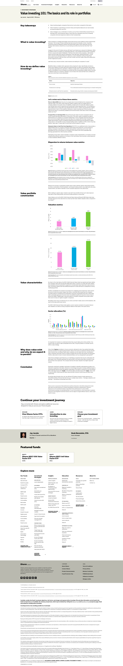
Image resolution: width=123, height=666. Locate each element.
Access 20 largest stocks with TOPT (38, 538)
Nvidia (22, 541)
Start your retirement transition (67, 532)
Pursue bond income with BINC (39, 534)
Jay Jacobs (23, 17)
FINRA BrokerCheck (88, 573)
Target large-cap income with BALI (38, 531)
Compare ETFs (24, 485)
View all (64, 498)
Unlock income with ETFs (39, 501)
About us (92, 480)
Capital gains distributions (79, 494)
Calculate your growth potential (81, 481)
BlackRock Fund (85, 601)
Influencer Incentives (88, 576)
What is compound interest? (66, 495)
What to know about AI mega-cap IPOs (53, 504)
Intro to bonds (65, 516)
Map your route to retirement (66, 528)
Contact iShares (66, 568)
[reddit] (21, 578)
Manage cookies (87, 579)
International (23, 516)
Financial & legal (80, 498)
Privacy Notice (86, 568)
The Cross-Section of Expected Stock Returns (46, 589)
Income (22, 509)
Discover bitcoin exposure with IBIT (38, 546)
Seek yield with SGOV (39, 549)
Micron (22, 539)
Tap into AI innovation (39, 516)
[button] (98, 4)
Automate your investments (37, 492)
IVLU (87, 370)
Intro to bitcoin (65, 520)
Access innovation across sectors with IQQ (39, 542)
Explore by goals (24, 482)
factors (56, 349)
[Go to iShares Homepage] (25, 4)
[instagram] (24, 578)
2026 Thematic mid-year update (53, 483)
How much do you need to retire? (66, 536)
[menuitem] (36, 4)
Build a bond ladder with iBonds (39, 497)
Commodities (23, 500)
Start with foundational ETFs (39, 488)
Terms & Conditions (88, 566)
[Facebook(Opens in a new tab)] (27, 578)
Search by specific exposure (24, 529)
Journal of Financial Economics (45, 593)
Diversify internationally (37, 508)
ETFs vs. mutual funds (67, 507)
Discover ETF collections (23, 488)
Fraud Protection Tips (67, 573)
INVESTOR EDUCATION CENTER (67, 481)
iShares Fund (75, 601)
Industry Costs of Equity (35, 593)
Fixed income (23, 496)
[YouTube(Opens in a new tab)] (36, 578)
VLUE (63, 370)
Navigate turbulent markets (38, 511)
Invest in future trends (39, 514)
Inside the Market (52, 498)
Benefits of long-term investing (67, 491)
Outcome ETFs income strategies (53, 492)
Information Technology (23, 534)
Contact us (92, 482)
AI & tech (22, 520)
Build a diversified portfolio (80, 485)
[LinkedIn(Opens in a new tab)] (30, 578)
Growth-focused (24, 512)
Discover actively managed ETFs (38, 519)
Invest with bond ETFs (39, 494)
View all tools (79, 487)
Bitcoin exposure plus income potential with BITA (39, 527)
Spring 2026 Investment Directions (53, 501)
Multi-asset (23, 504)
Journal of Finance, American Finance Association (64, 589)
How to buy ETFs (66, 505)
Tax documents (79, 496)
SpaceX (22, 537)
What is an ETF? (66, 503)
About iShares (65, 566)
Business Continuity (88, 571)
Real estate (23, 502)
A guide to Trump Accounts (66, 539)
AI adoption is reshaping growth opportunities (52, 488)
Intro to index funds (66, 518)
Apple (21, 531)
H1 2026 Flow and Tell (53, 507)
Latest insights (51, 480)
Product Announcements (68, 571)
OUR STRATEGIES (38, 482)
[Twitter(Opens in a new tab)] (33, 578)
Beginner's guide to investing (66, 488)
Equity (22, 493)
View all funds (23, 480)
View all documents (80, 501)
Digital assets (23, 498)
